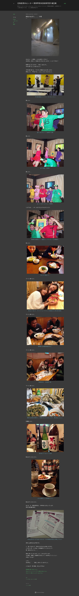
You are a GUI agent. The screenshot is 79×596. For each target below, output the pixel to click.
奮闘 (14, 24)
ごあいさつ (15, 20)
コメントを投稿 (28, 585)
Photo (14, 19)
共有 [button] (14, 14)
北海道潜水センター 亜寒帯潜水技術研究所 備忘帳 (37, 3)
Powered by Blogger (40, 592)
